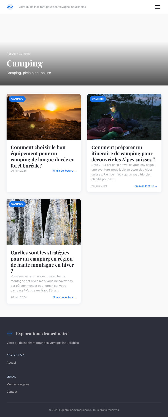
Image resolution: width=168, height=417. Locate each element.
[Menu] (157, 7)
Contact (12, 391)
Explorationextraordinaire (42, 333)
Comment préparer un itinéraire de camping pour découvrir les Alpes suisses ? (123, 153)
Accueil (11, 53)
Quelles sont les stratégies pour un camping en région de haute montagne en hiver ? (42, 261)
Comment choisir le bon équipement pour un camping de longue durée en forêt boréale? (43, 156)
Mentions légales (18, 384)
